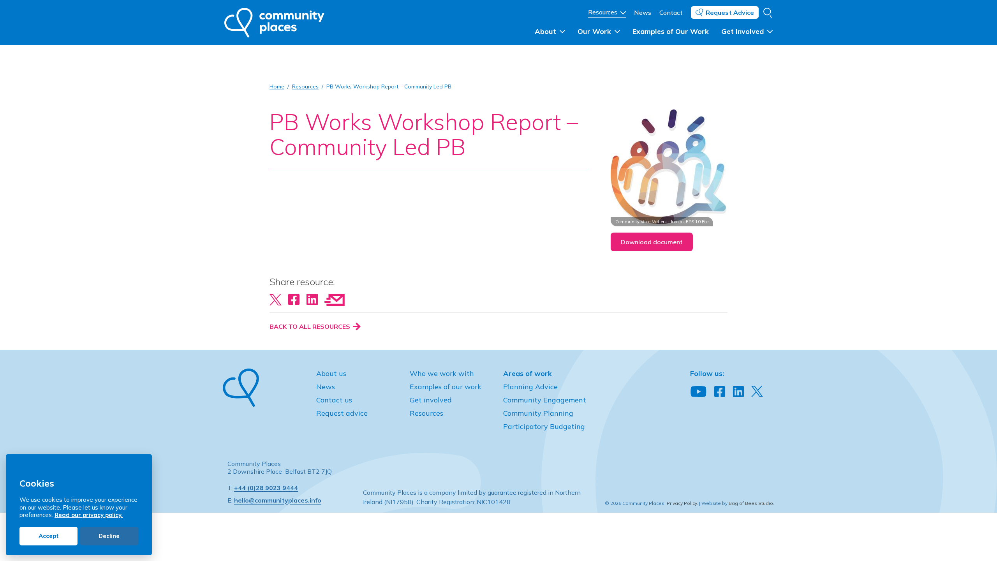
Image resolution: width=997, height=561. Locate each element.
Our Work (595, 31)
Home (277, 86)
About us (331, 373)
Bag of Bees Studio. (751, 503)
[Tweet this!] (276, 299)
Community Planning (538, 413)
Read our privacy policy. (89, 515)
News (642, 12)
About (546, 31)
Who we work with (442, 373)
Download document (652, 242)
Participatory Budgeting (544, 426)
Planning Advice (530, 386)
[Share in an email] (334, 299)
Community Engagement (544, 399)
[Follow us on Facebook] (720, 392)
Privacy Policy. (682, 503)
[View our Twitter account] (757, 391)
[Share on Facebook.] (294, 299)
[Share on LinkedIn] (312, 299)
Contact (671, 12)
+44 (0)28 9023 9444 (266, 488)
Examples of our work (445, 386)
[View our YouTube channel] (698, 392)
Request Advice (730, 12)
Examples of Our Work (670, 31)
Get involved (431, 399)
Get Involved (743, 31)
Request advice (342, 413)
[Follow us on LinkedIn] (738, 392)
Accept (49, 536)
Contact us (334, 399)
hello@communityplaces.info (277, 500)
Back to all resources (311, 326)
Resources (603, 12)
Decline (109, 536)
